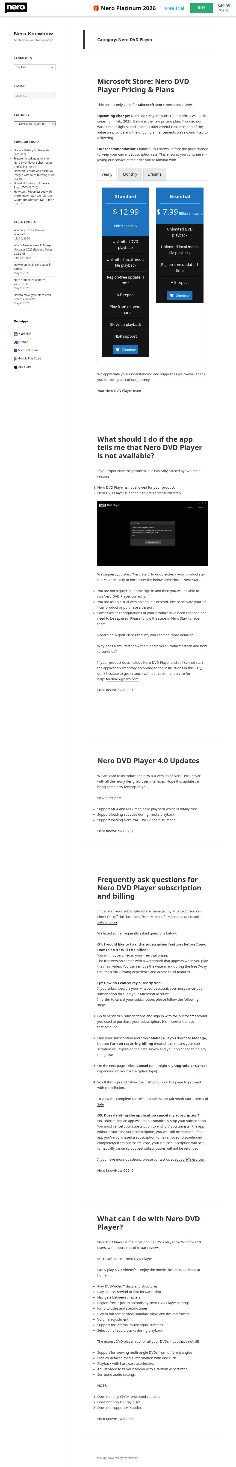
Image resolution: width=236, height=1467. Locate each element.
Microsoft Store (28, 350)
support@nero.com (190, 1159)
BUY (201, 7)
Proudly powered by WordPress (117, 1458)
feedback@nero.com (122, 679)
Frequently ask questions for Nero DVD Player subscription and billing (149, 888)
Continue (129, 349)
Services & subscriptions (126, 1016)
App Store (24, 367)
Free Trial (174, 8)
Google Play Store (29, 358)
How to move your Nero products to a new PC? (33, 297)
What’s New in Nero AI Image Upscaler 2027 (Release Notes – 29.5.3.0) (34, 249)
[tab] (107, 174)
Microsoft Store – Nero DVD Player (124, 1258)
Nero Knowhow (33, 33)
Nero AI (24, 342)
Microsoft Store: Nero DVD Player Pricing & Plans (143, 85)
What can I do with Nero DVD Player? (148, 1223)
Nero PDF (24, 334)
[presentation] (107, 174)
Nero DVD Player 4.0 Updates (148, 760)
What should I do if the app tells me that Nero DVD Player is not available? (149, 447)
